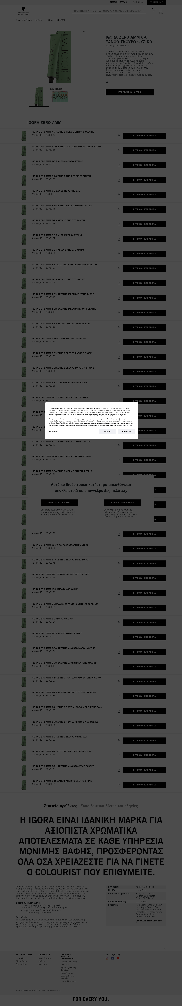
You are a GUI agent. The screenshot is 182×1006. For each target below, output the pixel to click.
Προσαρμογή (53, 431)
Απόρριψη (107, 431)
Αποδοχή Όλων (126, 431)
